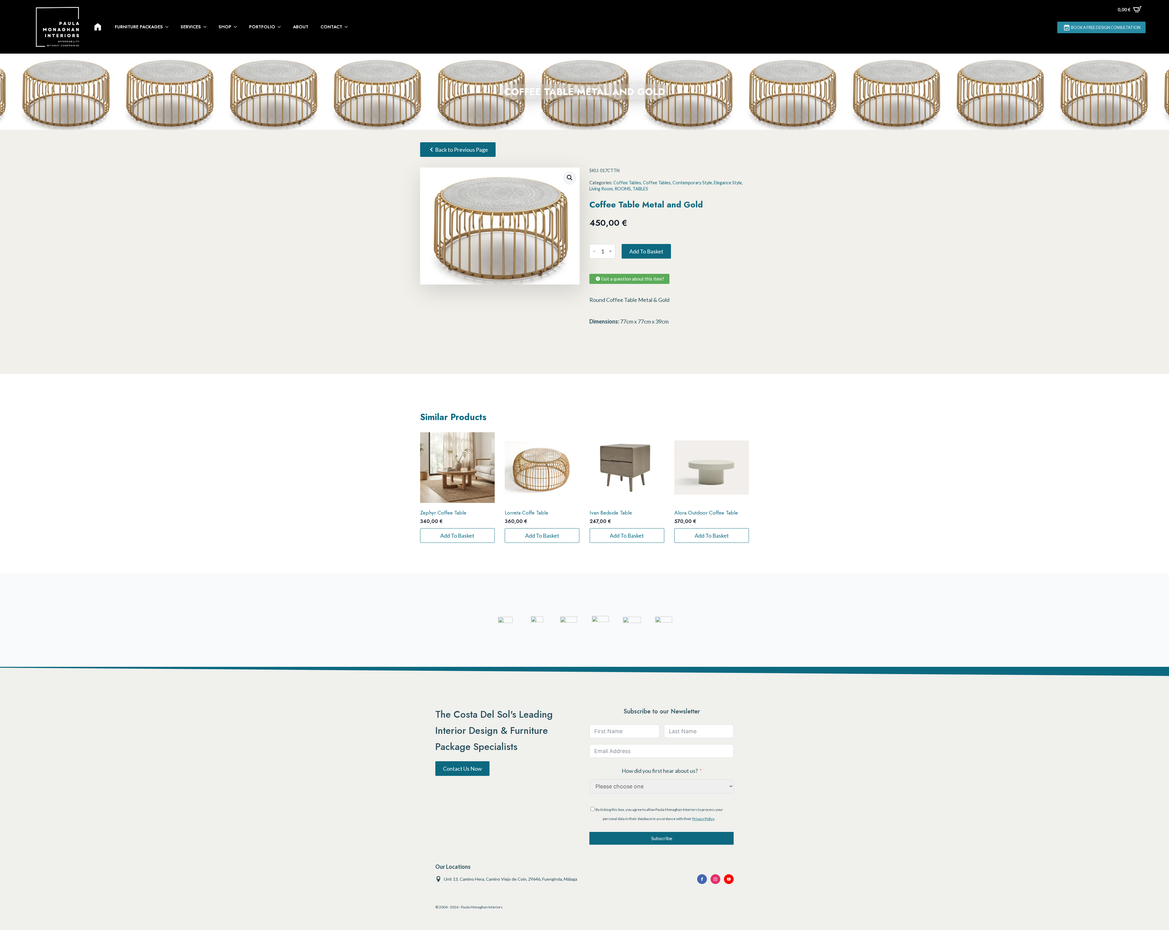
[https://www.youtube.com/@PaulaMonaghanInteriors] (702, 879)
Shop (225, 27)
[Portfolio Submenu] (281, 27)
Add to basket (646, 251)
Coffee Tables (627, 182)
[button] (569, 177)
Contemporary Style (692, 182)
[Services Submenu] (206, 27)
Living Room (601, 188)
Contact (331, 27)
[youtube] (729, 879)
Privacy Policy (703, 818)
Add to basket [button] (457, 535)
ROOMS (623, 188)
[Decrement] (594, 251)
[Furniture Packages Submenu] (168, 27)
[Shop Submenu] (237, 27)
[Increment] (610, 251)
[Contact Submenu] (348, 27)
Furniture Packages (139, 27)
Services (191, 27)
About (300, 27)
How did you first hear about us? (660, 770)
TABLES (640, 188)
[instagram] (715, 879)
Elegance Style (728, 182)
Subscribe (661, 838)
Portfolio (262, 27)
